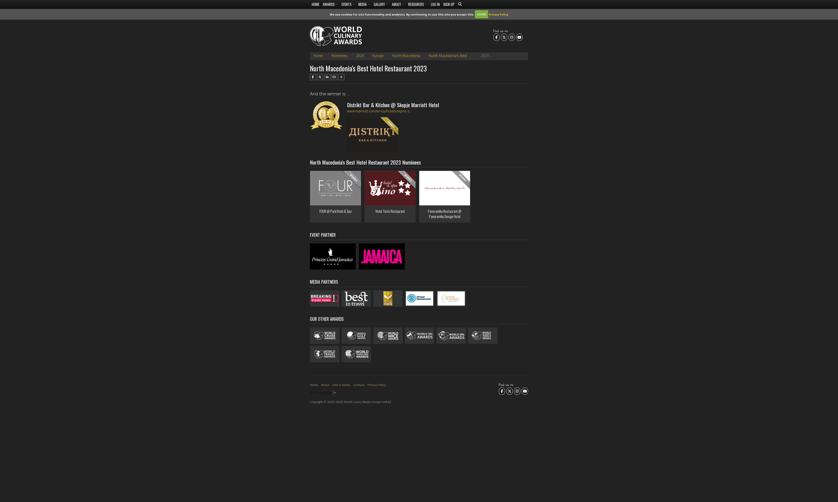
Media (362, 4)
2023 (360, 55)
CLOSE (481, 14)
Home (315, 4)
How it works (341, 385)
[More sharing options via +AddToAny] (341, 77)
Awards (329, 4)
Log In (435, 4)
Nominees (339, 55)
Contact (358, 385)
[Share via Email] (334, 77)
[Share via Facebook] (313, 77)
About (397, 4)
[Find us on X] (504, 37)
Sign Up (448, 4)
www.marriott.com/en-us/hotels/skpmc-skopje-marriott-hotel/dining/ (399, 111)
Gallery (380, 4)
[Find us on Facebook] (496, 37)
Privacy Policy (498, 14)
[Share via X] (320, 77)
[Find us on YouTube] (519, 37)
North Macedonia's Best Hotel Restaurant (462, 55)
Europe (378, 55)
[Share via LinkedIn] (327, 77)
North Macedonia (406, 55)
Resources (416, 4)
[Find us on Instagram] (511, 37)
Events (347, 4)
